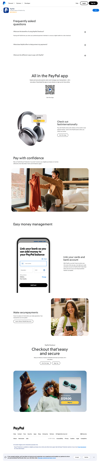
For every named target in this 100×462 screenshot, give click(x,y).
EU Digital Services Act (61, 434)
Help (77, 3)
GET (96, 10)
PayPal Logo (18, 428)
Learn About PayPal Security (23, 321)
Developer (27, 3)
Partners (52, 434)
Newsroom (21, 438)
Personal (10, 3)
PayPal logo (4, 3)
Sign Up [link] (93, 3)
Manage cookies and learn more (47, 458)
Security (30, 434)
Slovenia (84, 434)
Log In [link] (84, 3)
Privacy (67, 438)
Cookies (72, 438)
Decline (86, 457)
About (15, 438)
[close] (1, 10)
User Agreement (82, 447)
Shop (39, 434)
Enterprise (45, 434)
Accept (77, 457)
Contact (20, 434)
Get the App (50, 97)
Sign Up (56, 363)
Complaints (84, 438)
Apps (35, 434)
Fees (24, 434)
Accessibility (60, 438)
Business (19, 3)
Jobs (27, 438)
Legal (77, 438)
